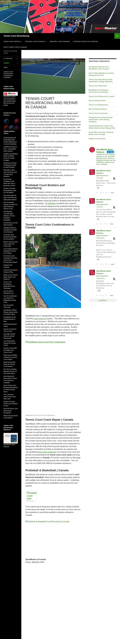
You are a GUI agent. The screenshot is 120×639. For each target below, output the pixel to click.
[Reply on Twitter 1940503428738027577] (97, 192)
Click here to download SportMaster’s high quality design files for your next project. (10, 101)
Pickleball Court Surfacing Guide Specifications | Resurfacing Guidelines (101, 119)
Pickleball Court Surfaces (35, 41)
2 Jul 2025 (99, 178)
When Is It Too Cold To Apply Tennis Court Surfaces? (11, 277)
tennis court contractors (46, 452)
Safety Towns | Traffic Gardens (15, 47)
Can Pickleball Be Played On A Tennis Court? (10, 343)
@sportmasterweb (102, 175)
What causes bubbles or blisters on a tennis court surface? (10, 357)
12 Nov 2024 (100, 238)
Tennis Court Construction (98, 113)
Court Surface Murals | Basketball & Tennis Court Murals (11, 251)
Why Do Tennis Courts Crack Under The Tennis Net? (11, 244)
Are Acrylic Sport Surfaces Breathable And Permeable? (10, 237)
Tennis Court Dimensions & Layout (101, 96)
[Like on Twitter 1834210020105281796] (107, 295)
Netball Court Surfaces (97, 138)
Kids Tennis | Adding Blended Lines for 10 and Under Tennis (10, 371)
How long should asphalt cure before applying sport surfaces (10, 197)
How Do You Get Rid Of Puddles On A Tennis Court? (10, 350)
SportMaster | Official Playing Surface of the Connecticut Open (10, 312)
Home (5, 67)
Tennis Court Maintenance (98, 105)
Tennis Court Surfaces (12, 41)
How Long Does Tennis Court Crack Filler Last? (10, 397)
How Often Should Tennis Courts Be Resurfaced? (9, 336)
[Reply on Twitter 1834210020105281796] (97, 295)
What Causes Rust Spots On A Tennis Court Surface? (9, 364)
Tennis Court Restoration (98, 86)
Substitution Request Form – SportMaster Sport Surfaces (10, 149)
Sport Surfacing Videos (97, 100)
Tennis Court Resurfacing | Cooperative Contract (8, 74)
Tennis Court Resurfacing (16, 36)
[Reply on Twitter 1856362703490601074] (97, 264)
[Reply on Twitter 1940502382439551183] (97, 224)
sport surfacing (40, 319)
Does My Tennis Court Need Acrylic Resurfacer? (11, 411)
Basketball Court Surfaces (60, 41)
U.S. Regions (8, 58)
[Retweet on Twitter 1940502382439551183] (101, 224)
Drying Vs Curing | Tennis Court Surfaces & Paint (11, 404)
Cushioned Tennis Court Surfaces (85, 41)
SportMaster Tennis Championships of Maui (10, 319)
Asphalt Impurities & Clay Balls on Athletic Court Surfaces (10, 230)
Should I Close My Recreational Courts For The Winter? (10, 190)
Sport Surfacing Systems (98, 109)
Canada (6, 63)
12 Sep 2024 (100, 278)
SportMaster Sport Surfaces (103, 172)
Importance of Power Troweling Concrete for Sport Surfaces (10, 165)
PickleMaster (50, 203)
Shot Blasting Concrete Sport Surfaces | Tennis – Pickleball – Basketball (10, 216)
